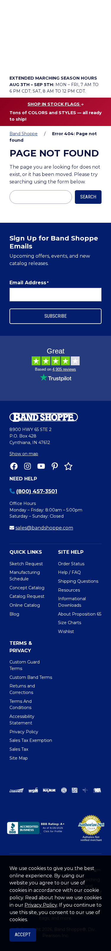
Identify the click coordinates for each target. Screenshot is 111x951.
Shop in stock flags (54, 104)
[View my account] (32, 61)
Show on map (23, 453)
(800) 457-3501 (36, 491)
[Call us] (15, 61)
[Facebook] (13, 466)
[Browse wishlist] (48, 61)
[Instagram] (27, 466)
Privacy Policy (41, 905)
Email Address (29, 282)
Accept (23, 934)
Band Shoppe (23, 133)
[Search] (95, 44)
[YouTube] (41, 466)
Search (88, 197)
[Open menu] (95, 61)
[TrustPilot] (68, 466)
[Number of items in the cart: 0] (65, 61)
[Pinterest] (54, 466)
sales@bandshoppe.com (44, 528)
